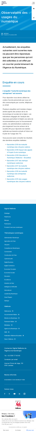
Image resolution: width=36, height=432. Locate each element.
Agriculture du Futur (10, 241)
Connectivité (8, 251)
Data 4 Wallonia (8, 339)
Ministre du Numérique (10, 318)
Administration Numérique (11, 237)
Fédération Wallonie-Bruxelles (13, 335)
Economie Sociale (9, 272)
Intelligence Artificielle (10, 286)
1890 (5, 332)
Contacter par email (10, 359)
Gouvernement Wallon (10, 314)
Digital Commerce (9, 265)
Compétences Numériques (12, 248)
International (7, 290)
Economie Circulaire (10, 269)
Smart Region (8, 297)
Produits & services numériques (13, 227)
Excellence (7, 279)
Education (7, 276)
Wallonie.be (7, 311)
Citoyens (6, 244)
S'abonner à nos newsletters (14, 379)
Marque (6, 220)
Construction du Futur (10, 255)
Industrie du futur (9, 283)
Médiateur (7, 325)
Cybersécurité (8, 258)
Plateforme (7, 216)
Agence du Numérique (10, 328)
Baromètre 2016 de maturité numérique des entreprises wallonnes (17, 173)
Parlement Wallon (9, 321)
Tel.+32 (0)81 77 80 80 (12, 355)
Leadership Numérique (10, 293)
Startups (6, 300)
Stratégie (7, 213)
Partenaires (7, 223)
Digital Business (8, 262)
